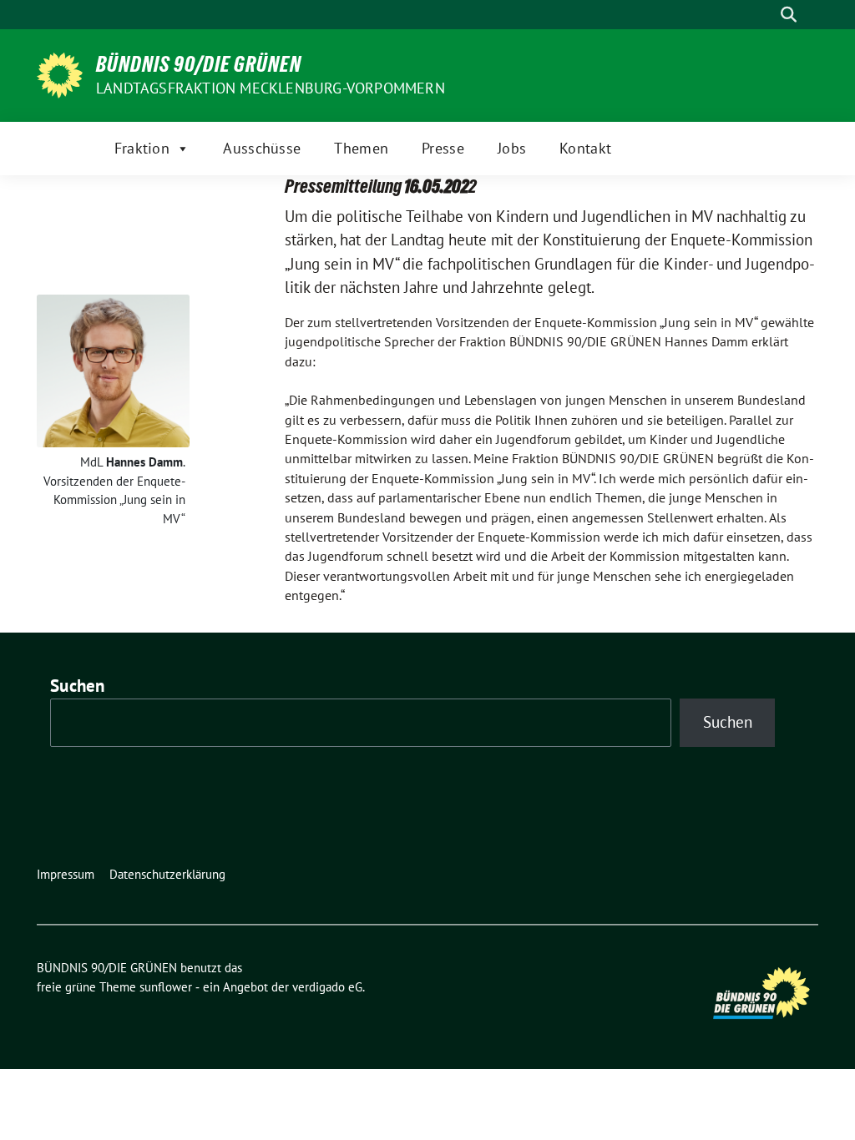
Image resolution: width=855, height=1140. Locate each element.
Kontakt (585, 148)
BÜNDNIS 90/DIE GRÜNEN (198, 64)
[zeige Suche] (788, 14)
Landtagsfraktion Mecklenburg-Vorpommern (270, 88)
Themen (361, 148)
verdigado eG (327, 987)
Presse (443, 148)
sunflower (165, 987)
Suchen (77, 685)
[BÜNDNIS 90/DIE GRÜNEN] (60, 73)
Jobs (512, 148)
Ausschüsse (262, 148)
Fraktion (141, 148)
